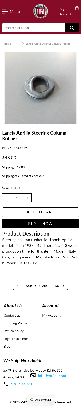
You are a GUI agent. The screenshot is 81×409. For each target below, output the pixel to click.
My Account (51, 315)
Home (7, 43)
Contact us (12, 315)
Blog (7, 346)
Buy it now (40, 223)
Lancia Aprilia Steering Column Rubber (48, 43)
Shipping (8, 176)
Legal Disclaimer (16, 338)
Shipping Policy (15, 323)
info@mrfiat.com (52, 375)
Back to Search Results (44, 285)
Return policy (14, 331)
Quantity (11, 187)
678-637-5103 (23, 384)
